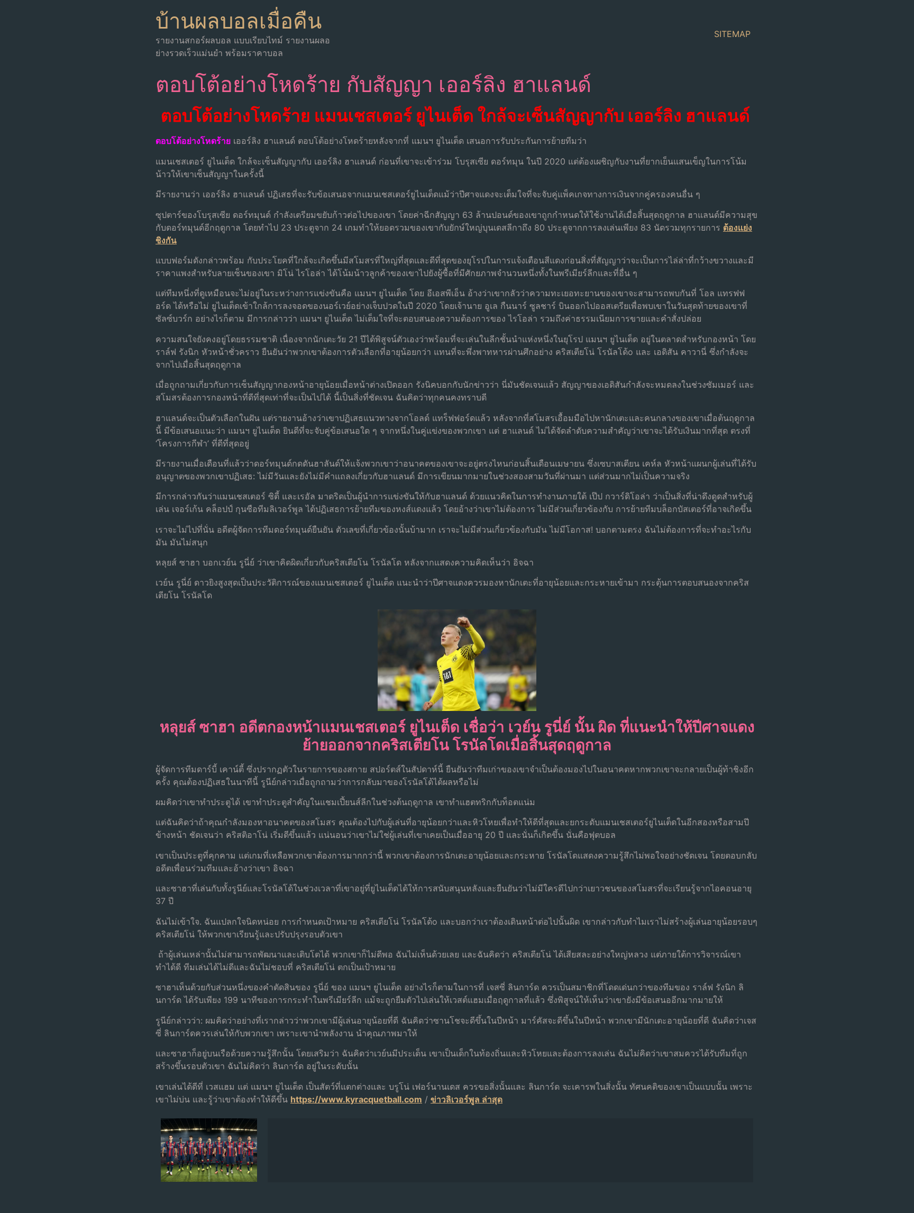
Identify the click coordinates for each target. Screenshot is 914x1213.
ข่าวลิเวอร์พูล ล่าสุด (466, 1099)
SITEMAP (732, 34)
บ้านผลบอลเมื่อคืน (239, 21)
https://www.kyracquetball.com (356, 1099)
